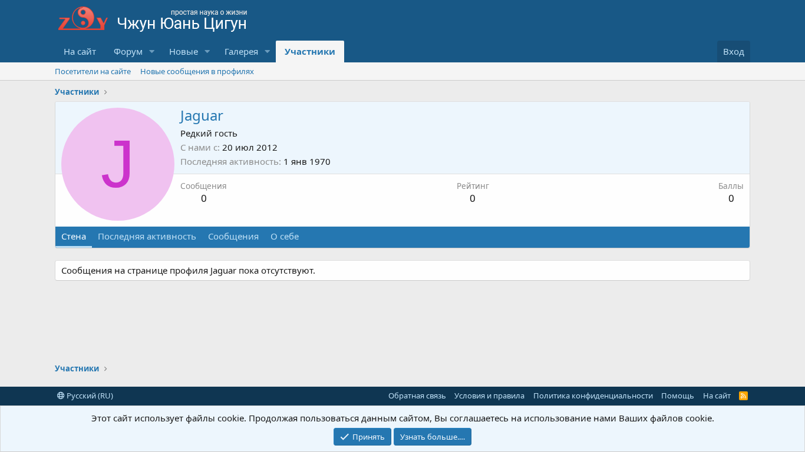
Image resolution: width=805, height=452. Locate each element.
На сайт (80, 51)
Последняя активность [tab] (147, 236)
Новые (183, 51)
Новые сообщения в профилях (197, 71)
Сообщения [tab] (233, 236)
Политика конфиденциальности (593, 395)
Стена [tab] (73, 236)
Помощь (677, 395)
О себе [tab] (284, 236)
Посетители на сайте (93, 71)
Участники (310, 51)
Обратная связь (417, 395)
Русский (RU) (89, 395)
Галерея (241, 51)
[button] (152, 51)
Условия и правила (489, 395)
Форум (128, 51)
